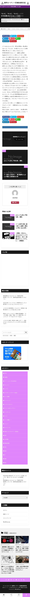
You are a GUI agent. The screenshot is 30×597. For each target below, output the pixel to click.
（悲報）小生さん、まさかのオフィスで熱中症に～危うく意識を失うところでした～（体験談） (21, 236)
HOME (4, 29)
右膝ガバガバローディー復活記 (11, 431)
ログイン (5, 510)
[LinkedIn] (5, 41)
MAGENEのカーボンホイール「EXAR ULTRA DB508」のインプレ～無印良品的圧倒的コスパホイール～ (14, 297)
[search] (26, 332)
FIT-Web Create (23, 587)
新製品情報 (6, 443)
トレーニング (7, 400)
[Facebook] (6, 36)
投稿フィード (6, 514)
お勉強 (5, 377)
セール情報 (6, 396)
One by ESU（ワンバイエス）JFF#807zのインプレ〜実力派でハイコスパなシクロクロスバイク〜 (15, 303)
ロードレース (7, 427)
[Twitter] (13, 36)
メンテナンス (7, 412)
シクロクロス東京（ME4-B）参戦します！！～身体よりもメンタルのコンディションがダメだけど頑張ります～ (14, 322)
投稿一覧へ (14, 202)
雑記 (5, 462)
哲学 (5, 435)
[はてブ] (5, 38)
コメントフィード (7, 518)
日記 (23, 19)
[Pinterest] (13, 41)
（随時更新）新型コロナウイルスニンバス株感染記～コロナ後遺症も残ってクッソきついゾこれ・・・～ (7, 549)
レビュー (6, 423)
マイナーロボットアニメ (9, 408)
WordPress (18, 589)
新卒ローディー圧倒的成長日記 (15, 2)
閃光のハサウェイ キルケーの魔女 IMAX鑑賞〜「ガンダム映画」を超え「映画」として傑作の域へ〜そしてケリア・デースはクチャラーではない (14, 315)
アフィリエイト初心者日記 (10, 381)
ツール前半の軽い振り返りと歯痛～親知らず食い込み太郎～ (21, 226)
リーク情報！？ (7, 419)
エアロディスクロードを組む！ (11, 392)
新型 (15, 335)
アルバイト (6, 385)
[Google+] (20, 36)
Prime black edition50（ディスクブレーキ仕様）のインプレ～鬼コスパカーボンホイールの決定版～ (15, 476)
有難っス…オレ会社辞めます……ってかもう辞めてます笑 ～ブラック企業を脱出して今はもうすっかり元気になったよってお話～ (7, 570)
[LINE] (18, 38)
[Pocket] (12, 38)
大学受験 (6, 439)
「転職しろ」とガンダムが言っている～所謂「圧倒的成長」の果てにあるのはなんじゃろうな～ (22, 549)
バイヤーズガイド (8, 404)
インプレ (6, 388)
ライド (5, 416)
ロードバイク (5, 335)
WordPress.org (6, 522)
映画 (5, 451)
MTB (11, 335)
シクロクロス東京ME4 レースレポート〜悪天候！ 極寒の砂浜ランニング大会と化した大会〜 (15, 309)
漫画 (5, 458)
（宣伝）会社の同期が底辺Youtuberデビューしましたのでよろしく (22, 568)
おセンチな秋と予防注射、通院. (21, 216)
